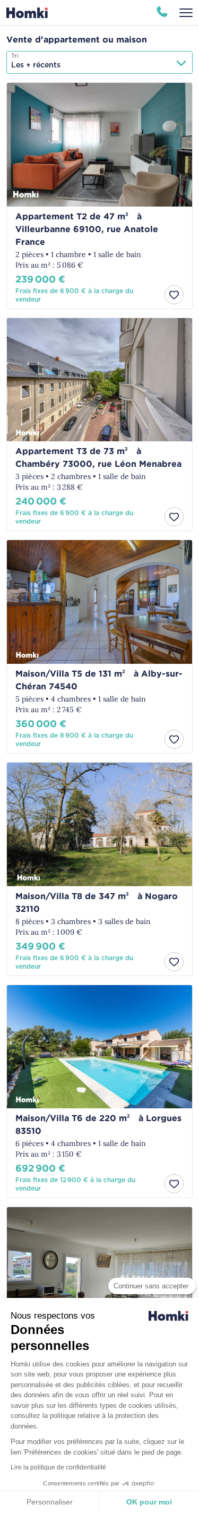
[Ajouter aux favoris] (174, 294)
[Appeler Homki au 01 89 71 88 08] (162, 12)
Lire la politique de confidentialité (58, 1467)
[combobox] (99, 62)
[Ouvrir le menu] (186, 12)
